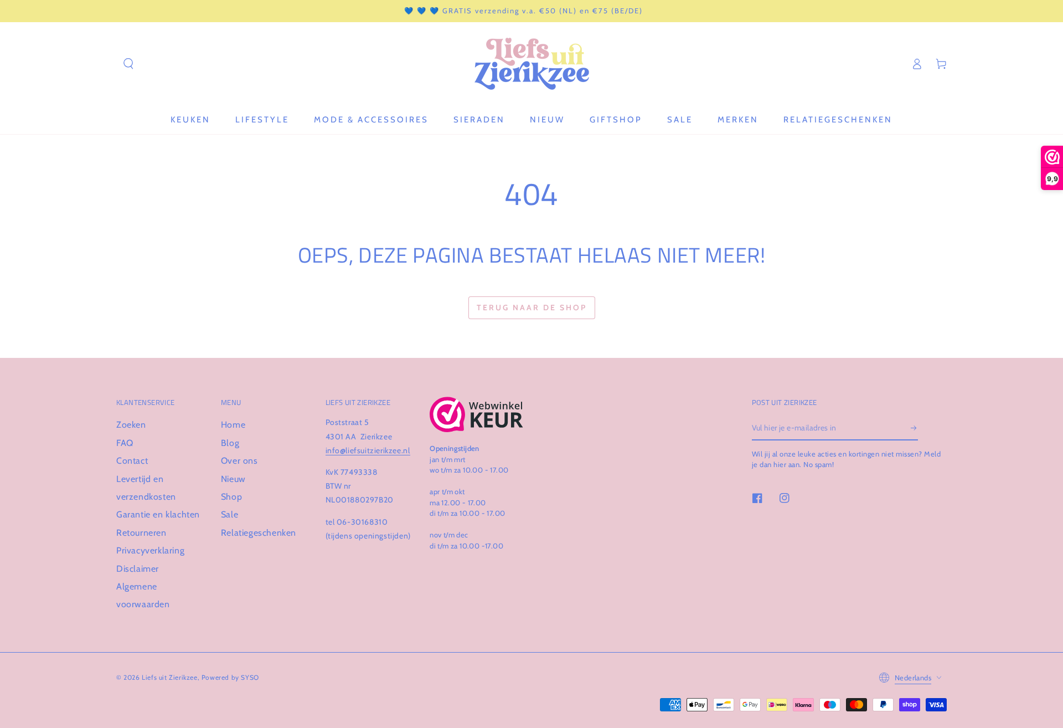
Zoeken (131, 424)
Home (233, 424)
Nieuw (233, 479)
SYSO (250, 677)
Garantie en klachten (158, 514)
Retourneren (141, 532)
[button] (128, 64)
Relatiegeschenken (258, 532)
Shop (231, 496)
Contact (132, 460)
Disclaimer (137, 568)
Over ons (239, 460)
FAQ (124, 443)
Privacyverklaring (150, 550)
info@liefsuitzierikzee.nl (368, 450)
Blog (230, 443)
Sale (229, 514)
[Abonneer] (914, 428)
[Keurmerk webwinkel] (476, 414)
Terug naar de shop (532, 307)
